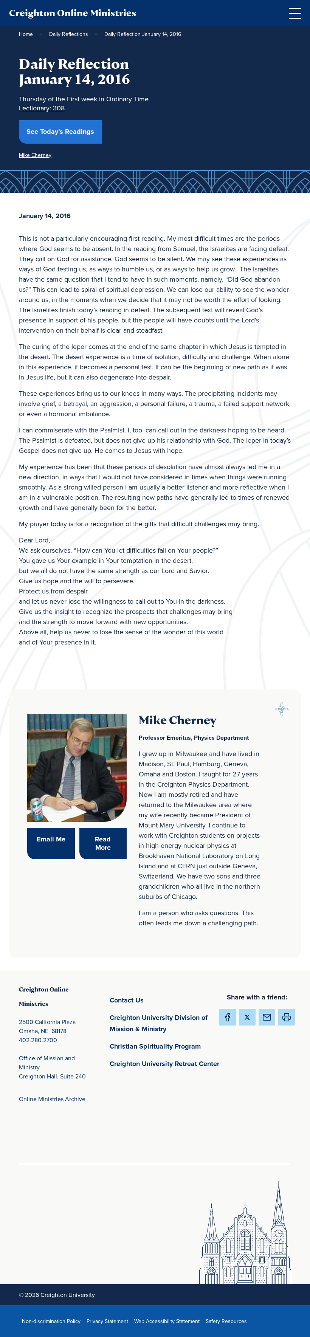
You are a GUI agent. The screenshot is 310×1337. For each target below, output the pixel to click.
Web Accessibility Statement (168, 1321)
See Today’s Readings (64, 131)
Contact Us (162, 1000)
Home (26, 34)
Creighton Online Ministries (72, 13)
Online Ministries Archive (52, 1099)
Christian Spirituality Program (166, 1046)
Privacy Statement (109, 1321)
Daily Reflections (68, 34)
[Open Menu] (295, 13)
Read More (111, 843)
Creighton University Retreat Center (166, 1063)
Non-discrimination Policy (53, 1321)
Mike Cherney (35, 155)
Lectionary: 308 (42, 108)
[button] (286, 1017)
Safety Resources (228, 1321)
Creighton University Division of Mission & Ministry (166, 1023)
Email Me (56, 839)
